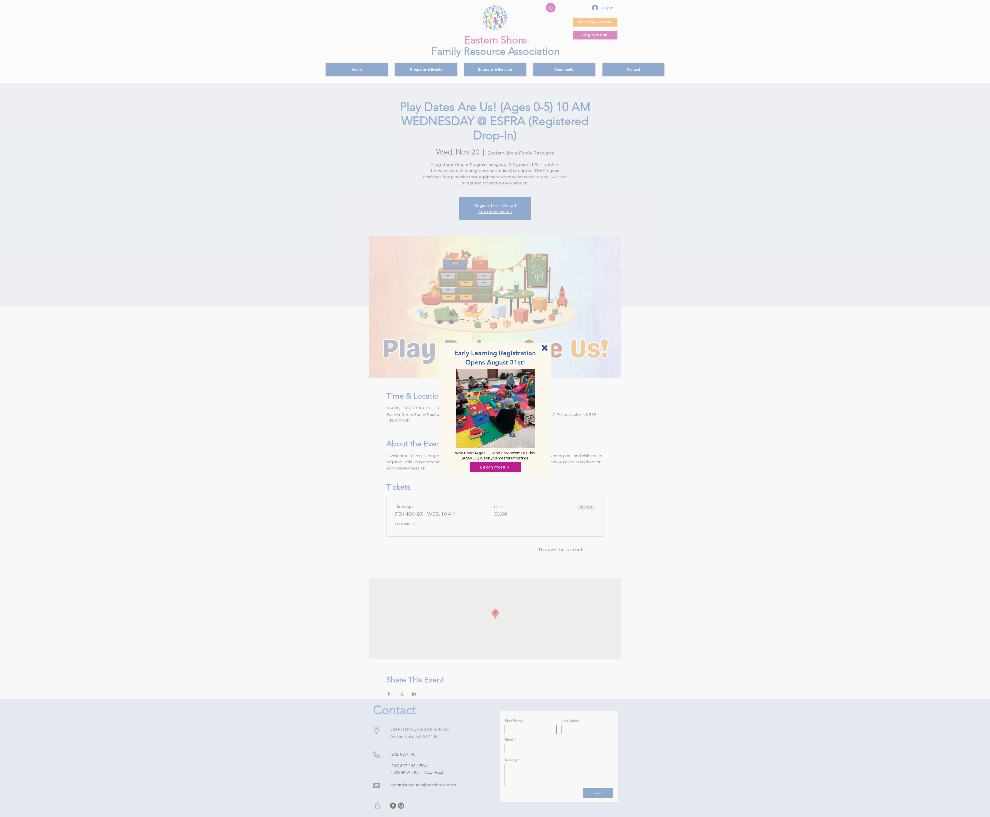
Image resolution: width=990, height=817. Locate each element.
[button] (545, 348)
